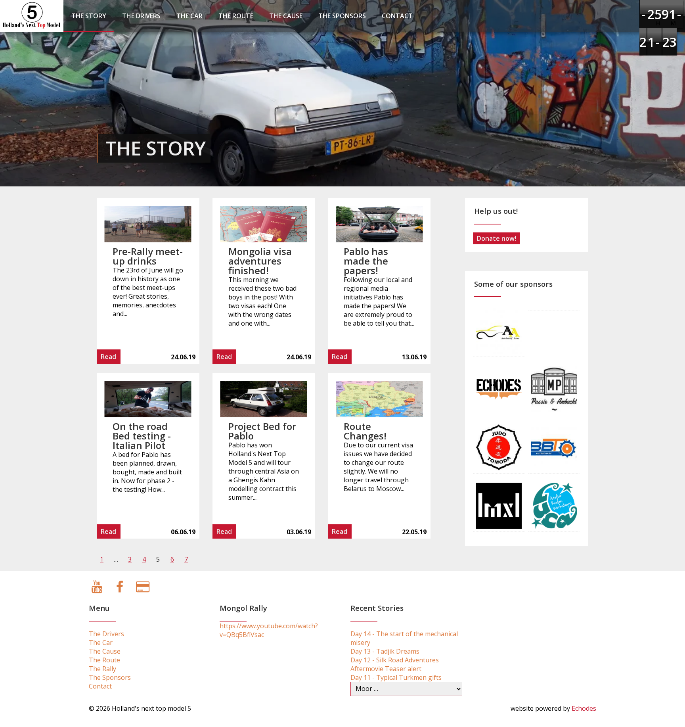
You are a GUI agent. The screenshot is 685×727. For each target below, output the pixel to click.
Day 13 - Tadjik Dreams (384, 651)
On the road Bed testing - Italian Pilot (142, 436)
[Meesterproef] (554, 388)
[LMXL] (499, 505)
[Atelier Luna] (554, 505)
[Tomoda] (499, 446)
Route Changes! (365, 431)
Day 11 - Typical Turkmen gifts (396, 677)
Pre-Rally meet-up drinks (148, 256)
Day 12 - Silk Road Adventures (394, 660)
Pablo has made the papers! (366, 261)
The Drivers (141, 16)
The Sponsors (110, 677)
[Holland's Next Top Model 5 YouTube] (97, 589)
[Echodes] (499, 388)
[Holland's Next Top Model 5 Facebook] (120, 589)
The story (88, 16)
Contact (397, 16)
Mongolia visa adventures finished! (260, 261)
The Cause (285, 16)
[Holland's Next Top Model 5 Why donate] (142, 589)
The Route (235, 16)
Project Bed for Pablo (262, 431)
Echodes (584, 708)
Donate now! (496, 238)
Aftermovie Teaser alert (385, 668)
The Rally (102, 668)
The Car (189, 16)
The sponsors (342, 16)
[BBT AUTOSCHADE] (554, 446)
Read (108, 356)
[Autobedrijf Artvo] (499, 330)
